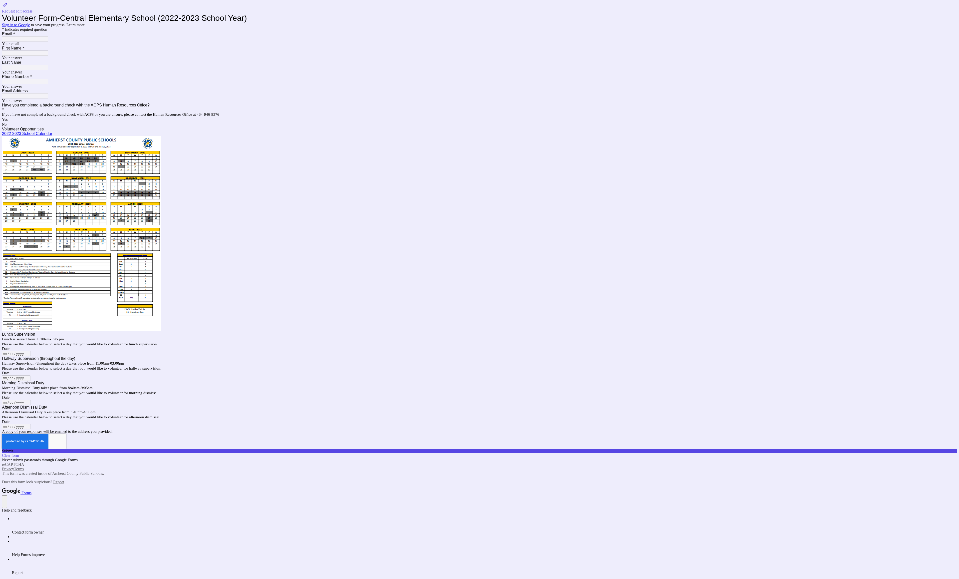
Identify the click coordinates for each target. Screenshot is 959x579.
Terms (19, 469)
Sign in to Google (16, 25)
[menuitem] (484, 526)
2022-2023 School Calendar (27, 133)
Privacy (8, 469)
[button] (479, 7)
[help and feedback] (4, 501)
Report (58, 482)
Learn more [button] (75, 25)
